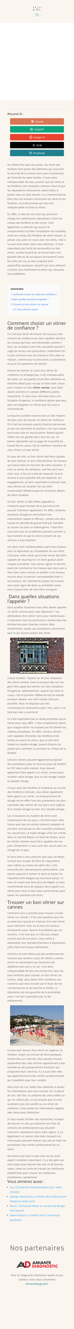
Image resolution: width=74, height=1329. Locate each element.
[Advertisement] (37, 61)
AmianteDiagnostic (37, 1283)
